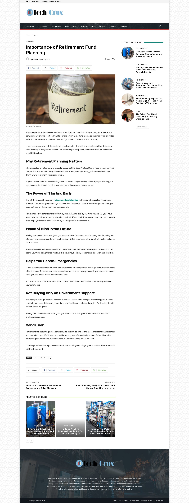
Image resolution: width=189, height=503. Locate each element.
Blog (138, 111)
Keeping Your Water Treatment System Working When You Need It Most (100, 431)
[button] (160, 26)
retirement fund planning (42, 358)
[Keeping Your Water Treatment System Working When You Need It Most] (100, 419)
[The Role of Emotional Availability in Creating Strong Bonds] (127, 115)
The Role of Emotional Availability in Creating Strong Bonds (146, 116)
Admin (35, 59)
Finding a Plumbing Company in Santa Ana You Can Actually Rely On (70, 431)
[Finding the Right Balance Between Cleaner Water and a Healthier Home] (40, 419)
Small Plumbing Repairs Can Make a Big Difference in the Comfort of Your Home (149, 100)
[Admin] (28, 59)
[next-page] (31, 441)
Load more (141, 127)
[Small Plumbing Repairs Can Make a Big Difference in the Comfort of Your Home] (127, 99)
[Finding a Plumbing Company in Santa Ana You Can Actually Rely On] (70, 419)
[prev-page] (27, 441)
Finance (35, 35)
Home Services (40, 425)
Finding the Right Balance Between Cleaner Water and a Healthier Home (40, 431)
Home (28, 35)
